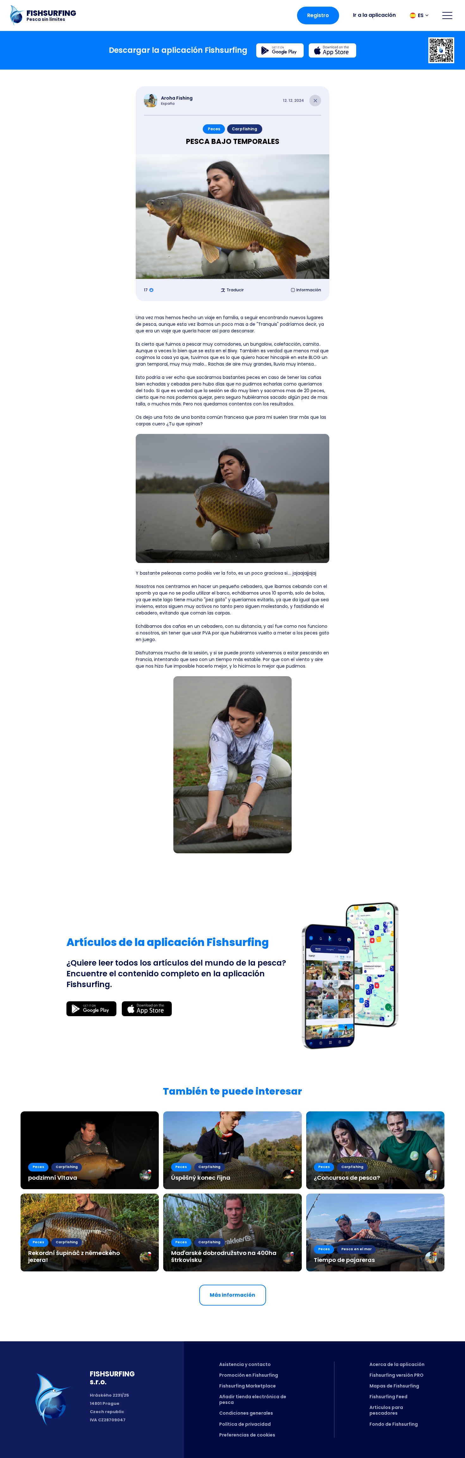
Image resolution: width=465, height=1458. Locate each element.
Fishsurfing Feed (388, 1396)
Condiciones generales (246, 1413)
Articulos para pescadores (386, 1410)
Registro (318, 15)
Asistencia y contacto (245, 1364)
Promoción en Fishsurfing (248, 1375)
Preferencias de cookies (247, 1435)
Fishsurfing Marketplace (247, 1386)
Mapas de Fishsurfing (394, 1386)
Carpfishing (244, 129)
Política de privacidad (245, 1424)
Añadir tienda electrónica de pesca (252, 1399)
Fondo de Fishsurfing (393, 1424)
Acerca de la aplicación (397, 1364)
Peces (214, 129)
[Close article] (315, 101)
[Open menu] (447, 15)
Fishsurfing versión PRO (396, 1375)
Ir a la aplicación (374, 15)
